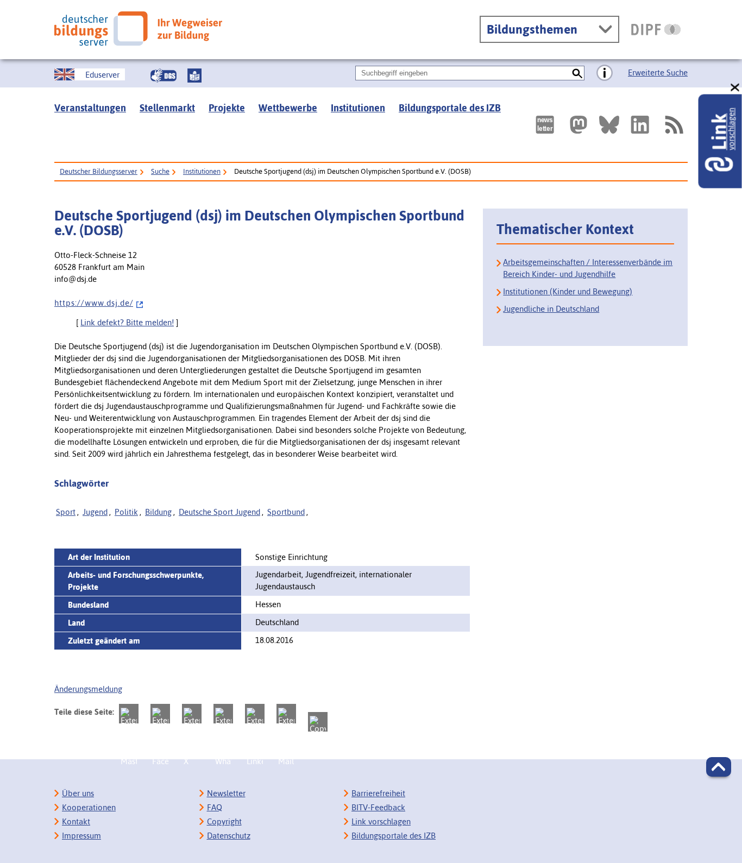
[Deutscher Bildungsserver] (138, 28)
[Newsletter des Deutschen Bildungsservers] (545, 125)
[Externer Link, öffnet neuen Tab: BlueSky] (609, 125)
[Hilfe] (604, 73)
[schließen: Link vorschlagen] (735, 88)
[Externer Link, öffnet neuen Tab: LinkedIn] (640, 125)
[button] (718, 767)
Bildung (158, 511)
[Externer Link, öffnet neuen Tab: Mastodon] (578, 125)
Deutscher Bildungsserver (98, 171)
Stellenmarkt (167, 108)
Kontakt (76, 821)
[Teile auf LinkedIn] (255, 713)
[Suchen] (577, 73)
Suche (160, 171)
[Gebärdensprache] (163, 75)
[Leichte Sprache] (194, 75)
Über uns (78, 793)
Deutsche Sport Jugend (219, 511)
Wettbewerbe (288, 108)
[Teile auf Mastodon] (129, 713)
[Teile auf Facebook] (160, 713)
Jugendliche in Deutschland (551, 308)
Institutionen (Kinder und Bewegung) (567, 291)
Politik (126, 511)
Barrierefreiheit (378, 793)
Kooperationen (89, 807)
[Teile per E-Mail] (286, 713)
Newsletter (226, 793)
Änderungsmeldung (88, 689)
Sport (66, 511)
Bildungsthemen (532, 29)
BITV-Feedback (378, 807)
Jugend (95, 511)
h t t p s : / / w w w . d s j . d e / (93, 302)
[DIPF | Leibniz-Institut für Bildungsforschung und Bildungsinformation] (656, 29)
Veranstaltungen (90, 108)
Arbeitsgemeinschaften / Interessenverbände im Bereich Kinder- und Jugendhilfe (587, 268)
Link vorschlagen (381, 821)
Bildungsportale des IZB (450, 108)
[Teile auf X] (192, 713)
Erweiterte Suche (658, 72)
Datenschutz (228, 835)
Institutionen (358, 108)
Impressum (81, 835)
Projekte (227, 108)
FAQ (214, 807)
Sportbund (286, 511)
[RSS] (673, 125)
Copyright (224, 821)
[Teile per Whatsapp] (223, 713)
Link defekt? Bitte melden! (127, 322)
